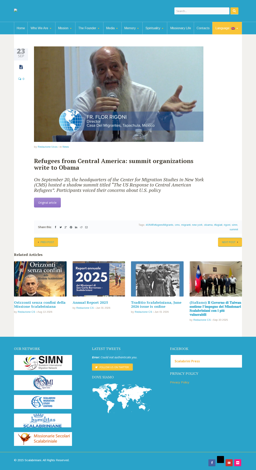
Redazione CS (26, 311)
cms (177, 224)
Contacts (203, 28)
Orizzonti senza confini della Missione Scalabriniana (40, 304)
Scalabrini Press (187, 361)
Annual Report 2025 (90, 302)
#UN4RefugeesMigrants (159, 224)
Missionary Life (180, 28)
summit (234, 229)
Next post (228, 242)
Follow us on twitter (114, 367)
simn (234, 224)
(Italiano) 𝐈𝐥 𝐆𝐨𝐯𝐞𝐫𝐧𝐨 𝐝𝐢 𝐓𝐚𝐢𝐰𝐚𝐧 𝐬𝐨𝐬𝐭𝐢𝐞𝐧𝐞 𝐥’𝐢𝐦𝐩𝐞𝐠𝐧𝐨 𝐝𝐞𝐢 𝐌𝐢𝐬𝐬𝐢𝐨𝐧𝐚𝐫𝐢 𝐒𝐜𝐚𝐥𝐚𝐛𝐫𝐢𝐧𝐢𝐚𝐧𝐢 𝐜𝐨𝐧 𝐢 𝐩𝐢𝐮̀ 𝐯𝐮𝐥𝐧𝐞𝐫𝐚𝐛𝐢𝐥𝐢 (215, 308)
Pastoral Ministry (74, 33)
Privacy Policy (179, 382)
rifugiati (218, 224)
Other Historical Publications (139, 32)
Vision (47, 33)
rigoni (227, 224)
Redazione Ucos (48, 146)
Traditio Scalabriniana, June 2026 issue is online (156, 304)
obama (208, 224)
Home (21, 28)
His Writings (94, 33)
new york (197, 224)
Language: (223, 28)
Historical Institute (140, 33)
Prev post (47, 242)
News (66, 146)
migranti (186, 224)
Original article (47, 202)
